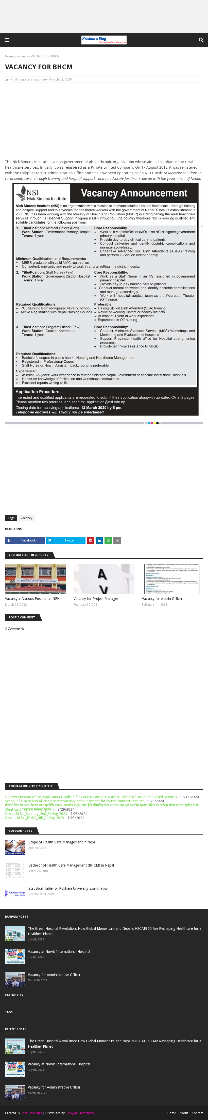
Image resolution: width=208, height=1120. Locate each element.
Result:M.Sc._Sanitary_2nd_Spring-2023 (36, 814)
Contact (197, 1113)
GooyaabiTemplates (79, 1113)
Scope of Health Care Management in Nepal (62, 842)
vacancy (22, 56)
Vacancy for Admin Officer (162, 599)
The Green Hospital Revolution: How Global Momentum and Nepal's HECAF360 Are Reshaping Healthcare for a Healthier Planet (114, 931)
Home (9, 56)
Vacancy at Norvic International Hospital (59, 952)
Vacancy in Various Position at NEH (32, 599)
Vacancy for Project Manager (96, 599)
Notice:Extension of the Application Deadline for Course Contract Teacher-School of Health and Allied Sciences (91, 797)
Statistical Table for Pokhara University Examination (68, 888)
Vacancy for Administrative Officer (54, 975)
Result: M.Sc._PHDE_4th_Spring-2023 (34, 818)
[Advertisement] (104, 16)
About (184, 1113)
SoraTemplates (31, 1113)
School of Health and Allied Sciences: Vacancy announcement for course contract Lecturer (74, 801)
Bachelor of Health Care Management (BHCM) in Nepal (71, 865)
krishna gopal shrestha (27, 79)
